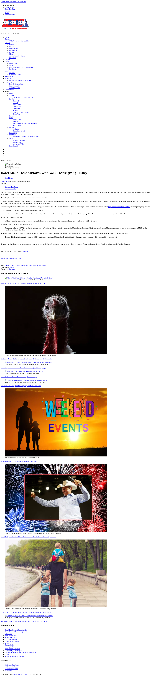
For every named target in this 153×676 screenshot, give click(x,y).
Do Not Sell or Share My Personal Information (20, 652)
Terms (7, 643)
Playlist (7, 60)
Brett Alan (12, 58)
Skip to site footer (20, 2)
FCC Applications (11, 639)
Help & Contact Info (16, 84)
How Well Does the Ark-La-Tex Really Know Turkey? (19, 377)
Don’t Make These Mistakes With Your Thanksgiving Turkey (26, 265)
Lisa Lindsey (13, 48)
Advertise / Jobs (14, 88)
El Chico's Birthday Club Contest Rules (22, 80)
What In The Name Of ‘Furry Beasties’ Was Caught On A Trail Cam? (24, 283)
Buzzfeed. (26, 251)
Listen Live (13, 63)
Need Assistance (10, 636)
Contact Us (8, 82)
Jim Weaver (13, 50)
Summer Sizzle (10, 15)
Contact (7, 654)
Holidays (12, 269)
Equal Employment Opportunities (16, 630)
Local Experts (9, 90)
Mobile (11, 65)
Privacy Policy (10, 647)
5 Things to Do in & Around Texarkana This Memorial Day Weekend (24, 621)
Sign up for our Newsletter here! (11, 258)
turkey (12, 267)
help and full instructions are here (119, 207)
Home (7, 37)
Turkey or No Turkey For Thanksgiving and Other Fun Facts (21, 386)
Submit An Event (15, 75)
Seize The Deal (10, 9)
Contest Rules (9, 645)
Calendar (12, 73)
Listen (7, 61)
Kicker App (9, 76)
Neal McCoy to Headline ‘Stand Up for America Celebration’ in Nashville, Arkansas (28, 537)
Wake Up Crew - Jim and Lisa (19, 41)
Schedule (12, 45)
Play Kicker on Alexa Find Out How (21, 67)
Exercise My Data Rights (13, 651)
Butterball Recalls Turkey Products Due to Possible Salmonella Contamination (26, 359)
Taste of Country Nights (17, 56)
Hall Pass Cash (10, 7)
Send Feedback (14, 86)
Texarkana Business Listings (14, 656)
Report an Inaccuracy (12, 641)
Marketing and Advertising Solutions (17, 632)
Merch (7, 13)
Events (7, 71)
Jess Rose (12, 52)
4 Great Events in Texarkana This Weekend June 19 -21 (19, 461)
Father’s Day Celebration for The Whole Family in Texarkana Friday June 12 (26, 612)
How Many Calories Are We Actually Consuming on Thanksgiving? (23, 368)
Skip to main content (7, 2)
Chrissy (11, 54)
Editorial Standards (11, 637)
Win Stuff (8, 78)
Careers (7, 11)
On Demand (13, 69)
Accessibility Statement (12, 649)
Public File (8, 634)
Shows (7, 39)
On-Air (7, 43)
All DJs (11, 46)
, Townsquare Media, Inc (21, 674)
